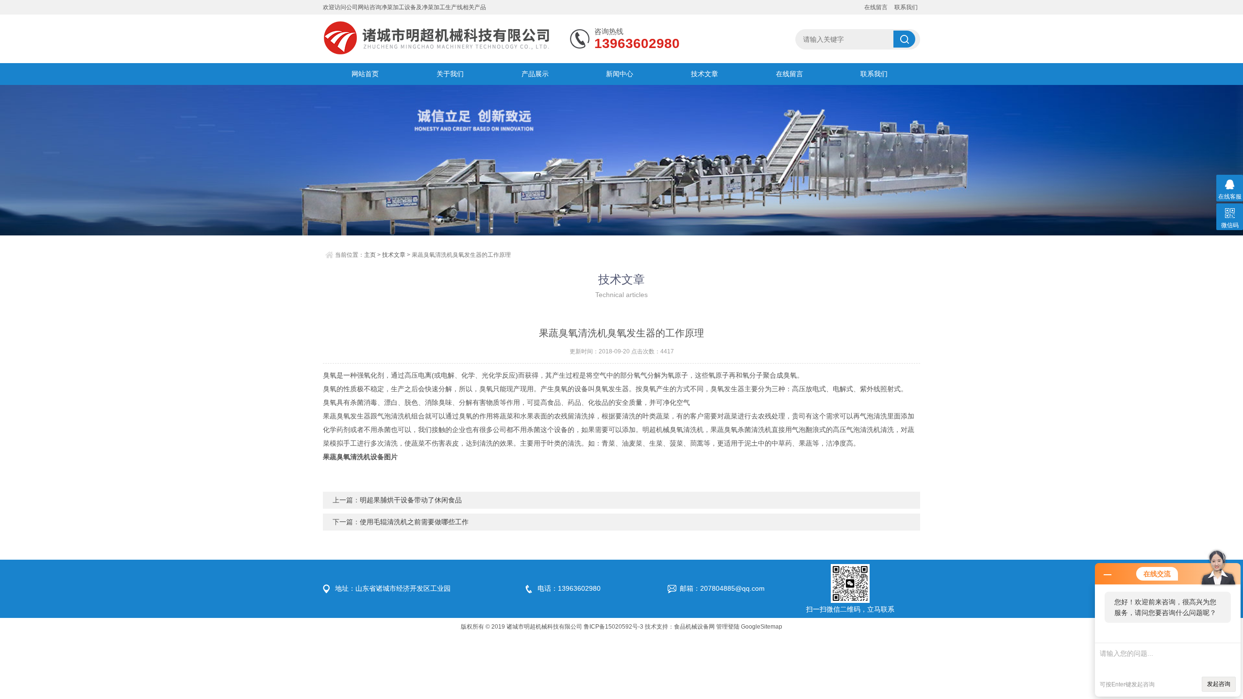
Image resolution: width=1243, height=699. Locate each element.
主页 (370, 254)
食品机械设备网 (694, 626)
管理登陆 (727, 626)
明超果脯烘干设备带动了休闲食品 (411, 500)
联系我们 (906, 7)
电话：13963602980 (569, 588)
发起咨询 (1218, 684)
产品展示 (535, 74)
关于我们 (450, 74)
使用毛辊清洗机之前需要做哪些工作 (414, 522)
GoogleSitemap (761, 626)
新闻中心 (619, 74)
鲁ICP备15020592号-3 (613, 626)
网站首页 (365, 74)
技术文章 (704, 74)
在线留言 (876, 7)
